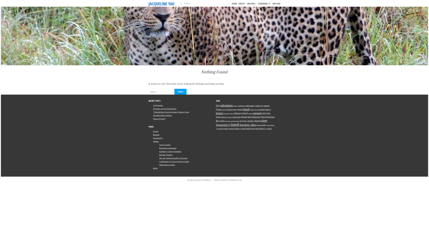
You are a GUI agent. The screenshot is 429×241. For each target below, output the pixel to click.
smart (228, 121)
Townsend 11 (264, 3)
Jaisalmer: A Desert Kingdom (170, 151)
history (268, 109)
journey (232, 113)
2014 (218, 105)
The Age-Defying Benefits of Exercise (173, 158)
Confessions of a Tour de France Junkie (174, 161)
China (219, 109)
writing (269, 129)
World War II (260, 129)
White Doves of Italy (167, 165)
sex (226, 121)
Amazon (241, 106)
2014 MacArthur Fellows (162, 115)
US (241, 129)
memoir (257, 113)
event (240, 109)
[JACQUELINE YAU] (214, 36)
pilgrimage (236, 117)
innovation (226, 113)
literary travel (241, 113)
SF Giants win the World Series (164, 109)
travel (235, 124)
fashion (252, 110)
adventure (227, 105)
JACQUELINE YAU (162, 4)
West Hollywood (248, 129)
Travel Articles (164, 145)
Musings (251, 3)
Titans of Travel (159, 119)
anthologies (249, 106)
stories (257, 120)
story (264, 120)
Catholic (266, 106)
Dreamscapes (231, 109)
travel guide (261, 125)
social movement (235, 121)
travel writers (223, 129)
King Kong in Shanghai (167, 148)
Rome (244, 116)
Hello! (155, 168)
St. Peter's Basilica (247, 121)
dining (224, 110)
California (259, 106)
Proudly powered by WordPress (199, 180)
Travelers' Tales (247, 124)
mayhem (250, 113)
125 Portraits (158, 105)
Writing (276, 3)
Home (234, 3)
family (246, 109)
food (256, 110)
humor (219, 113)
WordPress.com (236, 180)
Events (242, 3)
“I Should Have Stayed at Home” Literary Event (171, 112)
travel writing (234, 129)
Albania (235, 106)
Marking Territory (166, 155)
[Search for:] (193, 3)
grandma (261, 109)
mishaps (230, 117)
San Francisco (254, 116)
